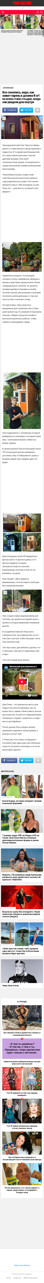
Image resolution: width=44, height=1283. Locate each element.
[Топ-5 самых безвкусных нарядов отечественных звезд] (22, 1111)
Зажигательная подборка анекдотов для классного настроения (22, 1062)
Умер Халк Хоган (10, 985)
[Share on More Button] (37, 110)
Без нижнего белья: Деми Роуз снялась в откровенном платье (22, 1033)
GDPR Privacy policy (30, 1278)
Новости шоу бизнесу (22, 1265)
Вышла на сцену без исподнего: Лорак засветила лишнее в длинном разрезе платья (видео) (21, 914)
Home (8, 1278)
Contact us (17, 1278)
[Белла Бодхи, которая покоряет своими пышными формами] (13, 21)
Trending (22, 8)
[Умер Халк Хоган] (22, 971)
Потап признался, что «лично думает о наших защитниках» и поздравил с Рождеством (22, 1190)
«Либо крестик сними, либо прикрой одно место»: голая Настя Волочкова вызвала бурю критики (20, 951)
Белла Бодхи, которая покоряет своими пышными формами (12, 31)
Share (4, 118)
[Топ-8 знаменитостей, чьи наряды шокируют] (22, 1078)
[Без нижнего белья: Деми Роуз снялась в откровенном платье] (22, 1017)
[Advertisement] (22, 59)
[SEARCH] (41, 12)
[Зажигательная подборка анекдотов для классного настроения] (22, 1048)
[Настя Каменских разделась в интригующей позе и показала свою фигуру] (22, 1143)
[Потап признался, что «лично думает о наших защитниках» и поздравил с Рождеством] (22, 1174)
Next (43, 25)
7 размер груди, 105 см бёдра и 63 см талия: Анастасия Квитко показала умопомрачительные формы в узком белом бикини (20, 839)
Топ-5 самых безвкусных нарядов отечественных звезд (22, 1127)
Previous (1, 25)
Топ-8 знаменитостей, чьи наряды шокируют (22, 1094)
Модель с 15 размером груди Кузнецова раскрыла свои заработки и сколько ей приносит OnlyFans (22, 877)
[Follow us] (37, 12)
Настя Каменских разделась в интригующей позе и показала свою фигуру (22, 1158)
